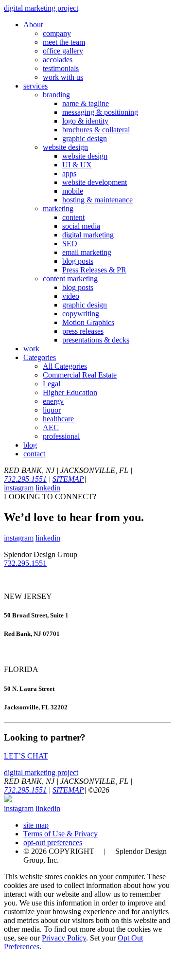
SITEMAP (68, 479)
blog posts (77, 261)
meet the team (64, 42)
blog (30, 445)
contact (34, 454)
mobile (72, 191)
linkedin (47, 488)
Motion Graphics (88, 322)
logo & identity (85, 121)
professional (61, 436)
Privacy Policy (64, 938)
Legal (51, 384)
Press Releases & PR (94, 270)
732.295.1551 (25, 479)
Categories (39, 357)
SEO (69, 243)
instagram (19, 488)
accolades (57, 59)
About (33, 24)
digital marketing (88, 235)
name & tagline (85, 103)
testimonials (61, 68)
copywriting (80, 313)
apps (69, 173)
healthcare (58, 419)
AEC (51, 427)
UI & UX (77, 165)
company (57, 33)
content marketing (70, 278)
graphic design (84, 138)
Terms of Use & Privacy (60, 834)
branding (56, 94)
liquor (52, 410)
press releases (83, 331)
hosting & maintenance (97, 200)
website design (65, 147)
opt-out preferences (52, 842)
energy (53, 401)
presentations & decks (95, 340)
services (35, 86)
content (73, 217)
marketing (58, 208)
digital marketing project (41, 8)
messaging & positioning (100, 112)
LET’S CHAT (26, 756)
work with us (63, 77)
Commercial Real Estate (80, 375)
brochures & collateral (96, 130)
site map (36, 825)
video (70, 296)
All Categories (65, 366)
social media (81, 226)
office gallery (63, 51)
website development (94, 182)
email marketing (86, 252)
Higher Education (70, 392)
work (31, 348)
